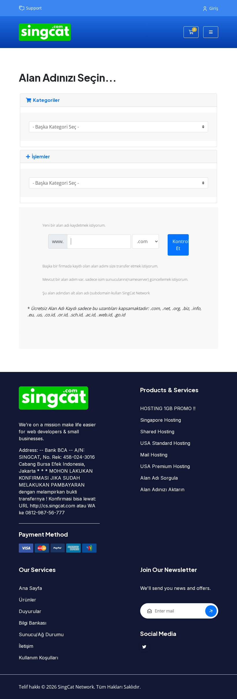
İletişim (26, 646)
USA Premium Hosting (165, 466)
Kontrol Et (181, 245)
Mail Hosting (153, 455)
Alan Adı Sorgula (159, 478)
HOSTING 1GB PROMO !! (167, 408)
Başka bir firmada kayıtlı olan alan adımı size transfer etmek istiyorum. (100, 266)
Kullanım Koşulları (38, 658)
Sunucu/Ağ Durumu (41, 634)
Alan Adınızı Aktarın (162, 489)
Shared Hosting (157, 431)
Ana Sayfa (30, 588)
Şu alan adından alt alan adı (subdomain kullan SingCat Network (96, 293)
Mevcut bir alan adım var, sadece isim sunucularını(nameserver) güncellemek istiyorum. (115, 279)
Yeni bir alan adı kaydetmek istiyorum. (73, 225)
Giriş (213, 8)
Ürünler (27, 600)
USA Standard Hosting (165, 443)
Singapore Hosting (160, 420)
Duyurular (30, 611)
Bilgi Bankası (32, 623)
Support (34, 8)
